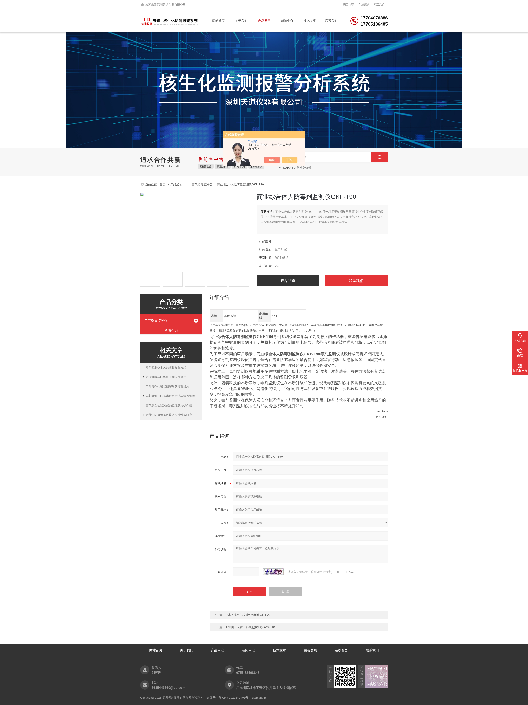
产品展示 (264, 20)
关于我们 (241, 20)
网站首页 (218, 20)
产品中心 (217, 650)
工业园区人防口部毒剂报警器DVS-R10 (250, 627)
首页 (162, 184)
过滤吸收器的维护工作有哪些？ (166, 377)
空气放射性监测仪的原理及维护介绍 (169, 405)
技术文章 (310, 20)
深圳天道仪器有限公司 (171, 4)
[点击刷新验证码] (273, 571)
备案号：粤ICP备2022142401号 (227, 697)
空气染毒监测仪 (202, 184)
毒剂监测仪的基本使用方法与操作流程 (170, 396)
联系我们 (380, 4)
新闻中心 (287, 20)
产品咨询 (288, 281)
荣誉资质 (310, 650)
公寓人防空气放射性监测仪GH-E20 (247, 614)
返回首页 (348, 4)
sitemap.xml (259, 697)
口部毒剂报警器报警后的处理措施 (167, 386)
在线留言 (364, 4)
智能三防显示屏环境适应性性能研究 (169, 415)
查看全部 (171, 330)
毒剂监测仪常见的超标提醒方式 (166, 367)
